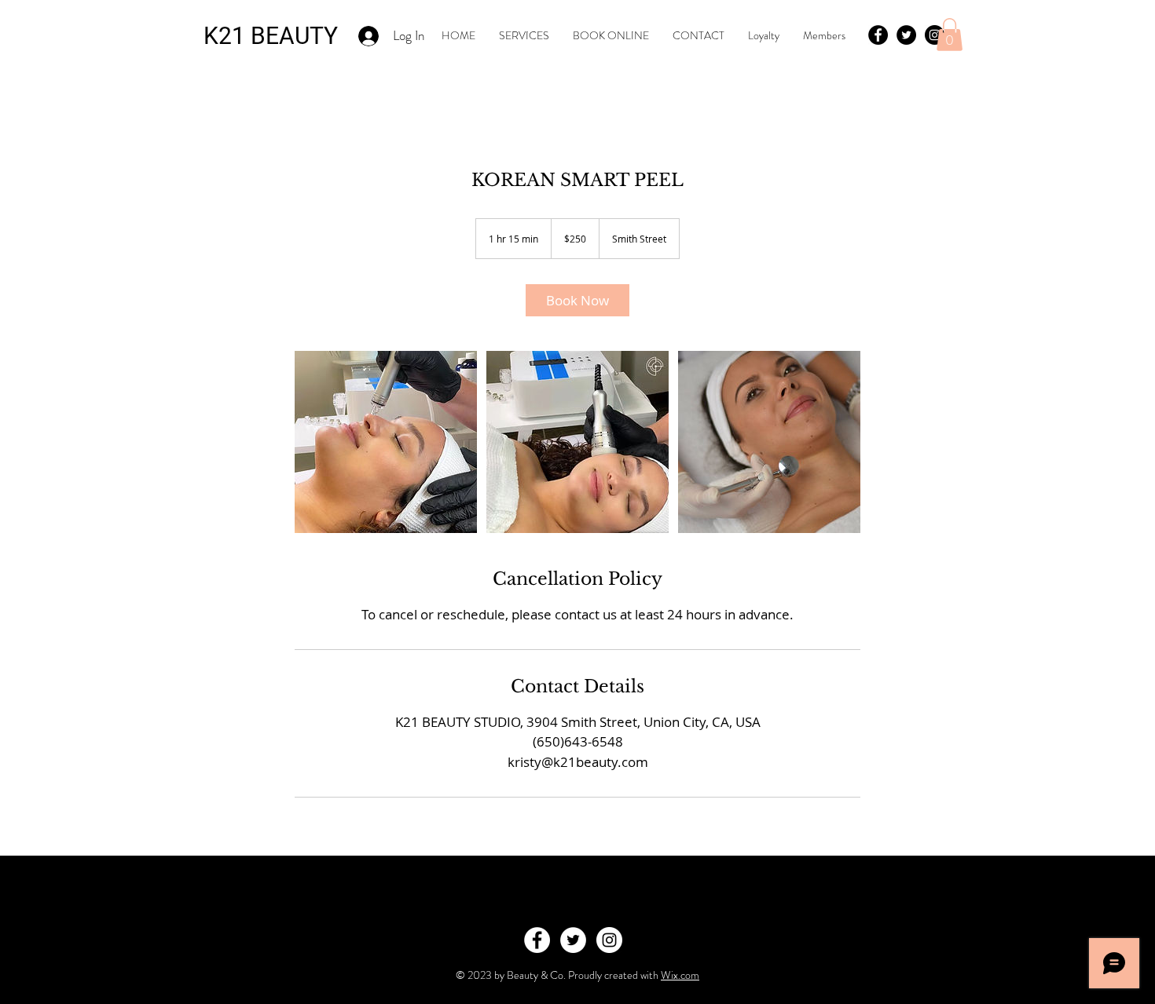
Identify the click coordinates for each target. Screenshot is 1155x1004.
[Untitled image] (386, 442)
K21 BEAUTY (271, 35)
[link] (577, 300)
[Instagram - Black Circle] (934, 35)
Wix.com (680, 975)
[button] (949, 34)
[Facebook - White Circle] (537, 940)
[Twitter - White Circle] (573, 940)
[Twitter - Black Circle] (906, 35)
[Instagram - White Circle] (609, 940)
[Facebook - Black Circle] (878, 35)
